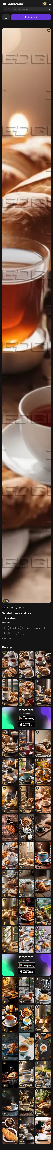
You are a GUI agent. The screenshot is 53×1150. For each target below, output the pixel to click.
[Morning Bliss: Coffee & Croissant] (43, 883)
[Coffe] (26, 1046)
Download (32, 17)
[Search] (49, 9)
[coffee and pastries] (10, 855)
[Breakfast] (10, 827)
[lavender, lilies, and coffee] (43, 939)
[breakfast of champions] (43, 990)
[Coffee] (43, 855)
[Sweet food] (26, 827)
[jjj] (26, 1102)
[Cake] (26, 1018)
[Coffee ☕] (43, 827)
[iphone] (43, 1130)
